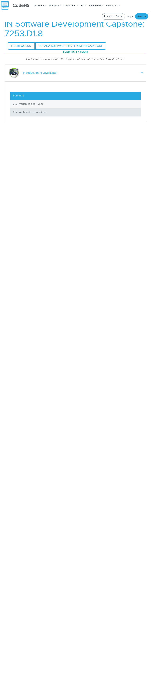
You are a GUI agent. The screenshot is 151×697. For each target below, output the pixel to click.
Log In (130, 16)
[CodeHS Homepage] (16, 5)
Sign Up (141, 16)
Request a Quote (113, 16)
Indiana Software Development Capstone (71, 46)
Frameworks (21, 46)
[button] (40, 5)
